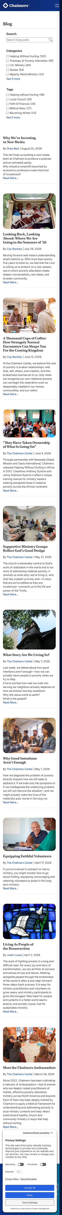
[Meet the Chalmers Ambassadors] (29, 1044)
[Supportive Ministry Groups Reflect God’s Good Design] (29, 523)
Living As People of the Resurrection (18, 946)
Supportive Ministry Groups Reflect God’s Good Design (25, 548)
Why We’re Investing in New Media (19, 140)
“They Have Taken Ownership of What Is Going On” (26, 445)
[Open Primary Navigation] (57, 5)
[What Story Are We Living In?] (29, 629)
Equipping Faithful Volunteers (27, 856)
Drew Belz (13, 148)
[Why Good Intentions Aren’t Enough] (29, 735)
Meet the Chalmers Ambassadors (29, 1068)
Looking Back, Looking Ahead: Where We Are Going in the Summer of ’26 (24, 238)
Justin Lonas (14, 955)
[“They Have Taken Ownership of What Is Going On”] (29, 423)
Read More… (10, 178)
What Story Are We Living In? (26, 655)
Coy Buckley (14, 249)
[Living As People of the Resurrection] (29, 921)
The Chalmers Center (20, 453)
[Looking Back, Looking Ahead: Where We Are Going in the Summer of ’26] (29, 211)
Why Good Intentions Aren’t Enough (20, 760)
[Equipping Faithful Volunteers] (29, 834)
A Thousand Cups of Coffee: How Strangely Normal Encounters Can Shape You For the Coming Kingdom (24, 344)
